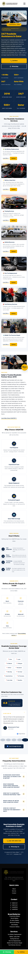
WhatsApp (15, 66)
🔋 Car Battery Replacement (11, 149)
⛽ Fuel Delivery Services (10, 304)
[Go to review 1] (2, 740)
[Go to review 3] (14, 740)
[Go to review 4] (19, 740)
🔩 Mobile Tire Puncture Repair (11, 335)
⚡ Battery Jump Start (9, 180)
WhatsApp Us (15, 846)
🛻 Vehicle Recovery (8, 242)
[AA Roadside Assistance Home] (10, 4)
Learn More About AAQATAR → (9, 418)
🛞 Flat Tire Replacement (10, 273)
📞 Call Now (14, 60)
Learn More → (6, 158)
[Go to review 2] (8, 740)
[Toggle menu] (24, 3)
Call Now (13, 158)
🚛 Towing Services (8, 211)
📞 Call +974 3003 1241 (14, 841)
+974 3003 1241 (20, 768)
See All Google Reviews (14, 746)
